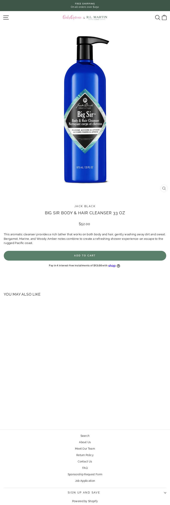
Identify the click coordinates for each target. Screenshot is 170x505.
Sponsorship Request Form (85, 474)
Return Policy (85, 455)
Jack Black (85, 206)
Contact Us (85, 461)
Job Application (85, 480)
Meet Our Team (85, 448)
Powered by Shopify (85, 501)
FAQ (85, 468)
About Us (85, 442)
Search (85, 435)
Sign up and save (84, 492)
